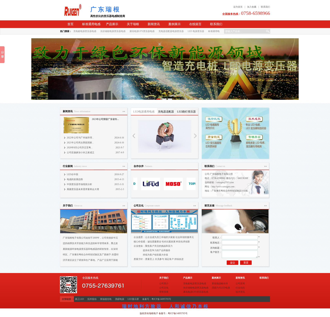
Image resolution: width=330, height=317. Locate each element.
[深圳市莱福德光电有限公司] (137, 189)
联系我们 (265, 7)
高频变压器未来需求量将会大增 (83, 189)
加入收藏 (251, 7)
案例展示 (174, 24)
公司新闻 (240, 283)
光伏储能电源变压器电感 (112, 31)
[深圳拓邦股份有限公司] (182, 189)
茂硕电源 (119, 299)
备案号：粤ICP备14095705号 (156, 299)
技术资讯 (240, 292)
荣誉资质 (163, 292)
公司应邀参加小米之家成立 (80, 152)
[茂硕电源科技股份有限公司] (160, 189)
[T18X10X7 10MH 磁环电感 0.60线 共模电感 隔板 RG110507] (164, 136)
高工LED (79, 299)
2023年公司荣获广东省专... (105, 119)
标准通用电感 (91, 24)
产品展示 (112, 24)
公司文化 (163, 287)
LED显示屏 (133, 299)
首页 (70, 24)
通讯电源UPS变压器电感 (141, 31)
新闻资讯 (154, 24)
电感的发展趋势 (75, 179)
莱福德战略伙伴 (220, 283)
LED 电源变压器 (196, 31)
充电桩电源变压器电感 (84, 31)
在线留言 (195, 24)
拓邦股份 (92, 299)
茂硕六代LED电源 (221, 287)
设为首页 (238, 7)
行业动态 (240, 287)
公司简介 (163, 283)
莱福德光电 (106, 299)
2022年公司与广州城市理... (80, 137)
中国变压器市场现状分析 (79, 184)
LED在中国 (72, 174)
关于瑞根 (133, 24)
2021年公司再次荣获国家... (80, 142)
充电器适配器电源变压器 (171, 31)
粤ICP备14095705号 (178, 313)
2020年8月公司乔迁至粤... (80, 147)
